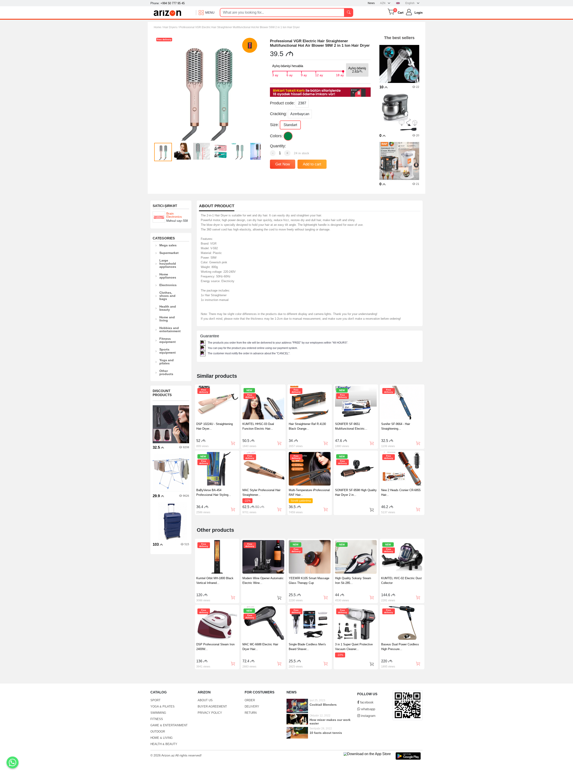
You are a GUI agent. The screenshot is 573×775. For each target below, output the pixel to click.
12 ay (319, 75)
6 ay (289, 75)
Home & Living (161, 737)
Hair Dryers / (170, 27)
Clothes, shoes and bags (167, 296)
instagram (368, 715)
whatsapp (367, 709)
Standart (290, 125)
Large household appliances (167, 263)
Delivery (252, 706)
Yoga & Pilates (162, 706)
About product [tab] (216, 206)
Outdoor (157, 731)
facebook (366, 702)
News (371, 3)
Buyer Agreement (212, 706)
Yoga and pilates (166, 361)
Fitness (156, 719)
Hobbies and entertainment (170, 329)
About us (205, 700)
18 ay (340, 75)
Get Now (282, 164)
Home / (158, 27)
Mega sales (168, 245)
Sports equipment (167, 351)
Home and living (167, 318)
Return (251, 712)
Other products (166, 372)
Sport (155, 700)
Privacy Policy (210, 712)
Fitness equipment (167, 340)
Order (250, 700)
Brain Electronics (174, 215)
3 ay (275, 75)
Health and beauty (167, 308)
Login (419, 12)
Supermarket (169, 253)
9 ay (304, 75)
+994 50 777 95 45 (172, 3)
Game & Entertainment (169, 725)
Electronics (168, 285)
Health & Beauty (163, 744)
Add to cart (312, 164)
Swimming (158, 712)
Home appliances (167, 275)
